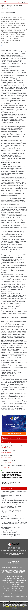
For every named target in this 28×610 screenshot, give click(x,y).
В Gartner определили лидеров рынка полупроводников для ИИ (11, 535)
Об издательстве (5, 550)
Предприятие (12, 12)
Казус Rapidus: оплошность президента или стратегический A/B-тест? (13, 492)
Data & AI (7, 590)
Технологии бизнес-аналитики (13, 588)
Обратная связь (14, 550)
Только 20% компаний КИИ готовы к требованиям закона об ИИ (11, 506)
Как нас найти (22, 550)
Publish (6, 582)
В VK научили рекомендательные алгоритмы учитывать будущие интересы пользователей (14, 499)
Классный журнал (18, 582)
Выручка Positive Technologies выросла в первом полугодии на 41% (13, 531)
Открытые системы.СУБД (14, 578)
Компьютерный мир (14, 576)
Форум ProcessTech (6, 455)
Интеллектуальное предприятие (14, 592)
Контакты (3, 551)
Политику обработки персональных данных (15, 606)
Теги (17, 551)
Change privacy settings (13, 554)
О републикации (10, 551)
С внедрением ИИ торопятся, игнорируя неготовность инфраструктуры (12, 503)
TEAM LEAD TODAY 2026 (8, 451)
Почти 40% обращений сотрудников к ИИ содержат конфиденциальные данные (12, 519)
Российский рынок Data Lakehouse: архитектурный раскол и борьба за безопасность (11, 511)
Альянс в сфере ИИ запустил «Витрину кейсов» (12, 495)
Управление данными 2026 (8, 460)
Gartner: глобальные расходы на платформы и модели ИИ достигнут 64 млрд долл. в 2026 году (14, 523)
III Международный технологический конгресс (14, 446)
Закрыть (14, 608)
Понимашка (14, 584)
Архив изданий (22, 551)
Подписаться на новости (11, 438)
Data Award (6, 586)
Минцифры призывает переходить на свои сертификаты (13, 515)
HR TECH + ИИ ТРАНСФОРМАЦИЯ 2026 (13, 465)
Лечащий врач (20, 580)
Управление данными (17, 586)
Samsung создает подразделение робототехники (10, 527)
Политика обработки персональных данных (13, 553)
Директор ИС (8, 580)
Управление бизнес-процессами (13, 594)
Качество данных (17, 590)
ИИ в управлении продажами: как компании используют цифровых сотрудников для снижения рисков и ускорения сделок (12, 476)
